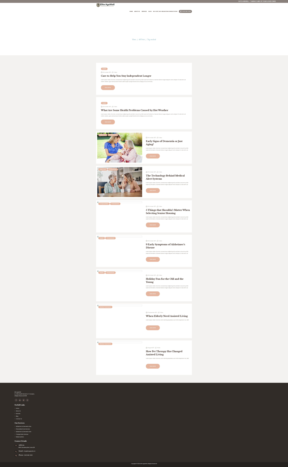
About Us (18, 411)
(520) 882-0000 (28, 455)
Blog (17, 416)
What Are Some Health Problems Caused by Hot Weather (134, 110)
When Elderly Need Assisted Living (167, 316)
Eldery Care (103, 135)
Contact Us (19, 419)
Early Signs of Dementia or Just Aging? (164, 143)
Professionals (113, 135)
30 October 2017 (107, 72)
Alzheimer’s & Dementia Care (23, 426)
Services (18, 413)
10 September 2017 (152, 312)
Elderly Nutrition (20, 437)
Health (104, 69)
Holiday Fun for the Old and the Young (165, 280)
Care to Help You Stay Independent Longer (126, 75)
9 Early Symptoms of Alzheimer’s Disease (165, 246)
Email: (21, 451)
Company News (104, 203)
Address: (22, 445)
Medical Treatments (105, 307)
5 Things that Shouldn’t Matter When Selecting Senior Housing (168, 212)
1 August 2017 (151, 347)
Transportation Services (22, 434)
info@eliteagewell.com (29, 451)
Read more (108, 87)
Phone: (21, 455)
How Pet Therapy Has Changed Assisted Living (164, 353)
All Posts (142, 39)
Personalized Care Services (23, 429)
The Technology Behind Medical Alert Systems (165, 177)
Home (134, 39)
